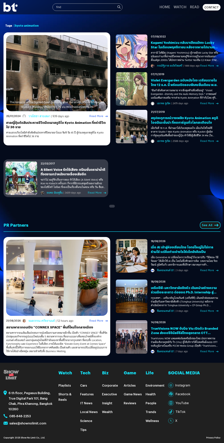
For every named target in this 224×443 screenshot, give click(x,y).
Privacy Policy (213, 437)
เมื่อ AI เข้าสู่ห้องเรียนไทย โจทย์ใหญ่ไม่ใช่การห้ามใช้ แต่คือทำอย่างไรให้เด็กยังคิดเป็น (182, 249)
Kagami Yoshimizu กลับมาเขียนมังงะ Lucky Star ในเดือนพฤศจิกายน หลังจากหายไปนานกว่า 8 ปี (184, 46)
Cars (83, 385)
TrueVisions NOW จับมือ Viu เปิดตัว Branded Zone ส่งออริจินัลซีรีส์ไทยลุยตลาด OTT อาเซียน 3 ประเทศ (184, 332)
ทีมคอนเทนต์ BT (165, 270)
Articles (130, 385)
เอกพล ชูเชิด (163, 103)
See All (207, 225)
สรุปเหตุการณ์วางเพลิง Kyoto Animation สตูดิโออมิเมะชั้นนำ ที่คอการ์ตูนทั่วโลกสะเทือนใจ (184, 120)
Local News (89, 412)
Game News (133, 394)
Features (87, 394)
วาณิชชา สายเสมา (39, 116)
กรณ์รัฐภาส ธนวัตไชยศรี (169, 65)
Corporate (110, 385)
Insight (107, 403)
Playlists (64, 385)
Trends (151, 412)
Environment (155, 385)
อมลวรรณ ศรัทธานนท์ (42, 320)
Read (194, 6)
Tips (83, 429)
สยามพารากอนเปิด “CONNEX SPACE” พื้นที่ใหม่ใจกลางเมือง (49, 327)
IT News (86, 403)
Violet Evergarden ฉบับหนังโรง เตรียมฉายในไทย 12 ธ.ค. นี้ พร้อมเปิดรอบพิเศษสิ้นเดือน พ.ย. (184, 82)
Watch (180, 6)
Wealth (107, 412)
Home (164, 6)
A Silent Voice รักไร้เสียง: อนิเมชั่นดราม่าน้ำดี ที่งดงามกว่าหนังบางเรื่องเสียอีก (73, 171)
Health (151, 394)
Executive (109, 394)
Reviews (130, 403)
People (151, 403)
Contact (211, 7)
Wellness (152, 420)
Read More (96, 116)
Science (86, 420)
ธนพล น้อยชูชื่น (55, 192)
